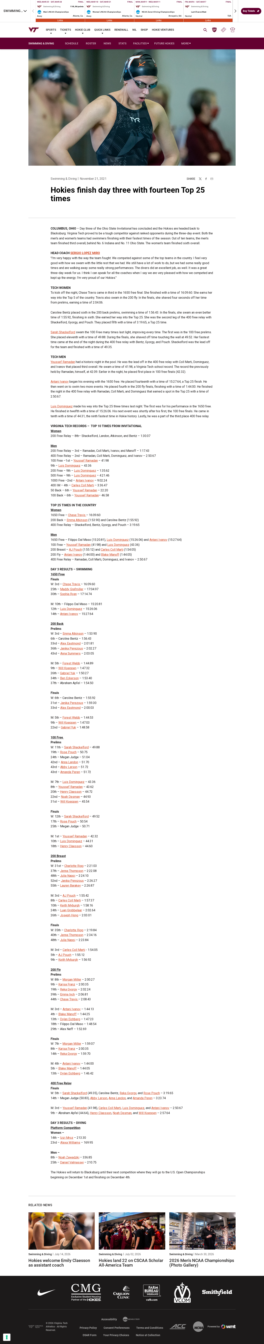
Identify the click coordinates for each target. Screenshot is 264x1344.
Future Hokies (164, 43)
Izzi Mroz (66, 1138)
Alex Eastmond (70, 643)
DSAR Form (89, 1335)
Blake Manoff (110, 554)
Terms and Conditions (149, 1327)
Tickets (65, 29)
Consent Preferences (116, 1327)
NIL (134, 29)
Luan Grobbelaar (71, 910)
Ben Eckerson (69, 678)
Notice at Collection (148, 1335)
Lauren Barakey (70, 885)
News (107, 43)
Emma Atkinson (77, 520)
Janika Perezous (71, 648)
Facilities (140, 43)
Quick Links (102, 29)
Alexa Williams (70, 1142)
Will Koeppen (67, 668)
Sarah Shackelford (63, 332)
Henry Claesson (71, 792)
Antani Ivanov (60, 381)
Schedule (71, 43)
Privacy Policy (88, 1327)
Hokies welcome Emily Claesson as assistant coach (59, 1263)
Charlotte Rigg (73, 866)
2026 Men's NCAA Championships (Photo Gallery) (201, 1263)
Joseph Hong (69, 915)
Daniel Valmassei (72, 1162)
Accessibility (109, 1319)
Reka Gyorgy (68, 989)
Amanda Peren (70, 772)
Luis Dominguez (62, 406)
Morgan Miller (71, 979)
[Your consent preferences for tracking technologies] (6, 1337)
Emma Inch (67, 994)
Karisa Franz (66, 984)
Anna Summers (70, 653)
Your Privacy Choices (116, 1335)
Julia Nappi (67, 876)
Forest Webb (71, 663)
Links (60, 20)
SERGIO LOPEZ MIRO (85, 253)
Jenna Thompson (71, 871)
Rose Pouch (68, 752)
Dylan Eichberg (70, 1019)
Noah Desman (70, 797)
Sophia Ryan (68, 594)
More (185, 43)
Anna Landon (69, 762)
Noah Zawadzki (68, 1157)
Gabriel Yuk (67, 673)
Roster (91, 43)
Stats (122, 43)
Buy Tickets (249, 11)
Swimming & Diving (64, 179)
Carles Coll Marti (83, 485)
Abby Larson (68, 767)
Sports (51, 29)
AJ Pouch (75, 549)
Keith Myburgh (70, 905)
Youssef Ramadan (63, 362)
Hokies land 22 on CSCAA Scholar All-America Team (131, 1263)
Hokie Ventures (163, 29)
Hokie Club (82, 29)
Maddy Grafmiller (71, 589)
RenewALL (121, 29)
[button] (235, 11)
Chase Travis (77, 515)
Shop (144, 29)
